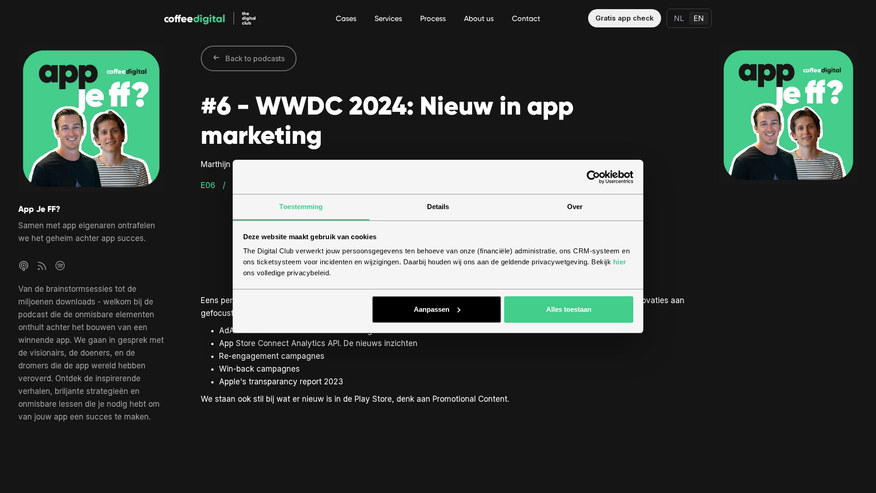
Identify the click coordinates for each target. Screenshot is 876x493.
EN (699, 18)
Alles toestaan (568, 309)
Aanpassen (431, 309)
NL (679, 18)
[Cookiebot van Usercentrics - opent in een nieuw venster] (593, 177)
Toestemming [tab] (301, 206)
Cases (346, 18)
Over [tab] (575, 206)
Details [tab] (438, 206)
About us (479, 18)
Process (433, 18)
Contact (526, 18)
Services (388, 18)
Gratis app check (624, 18)
